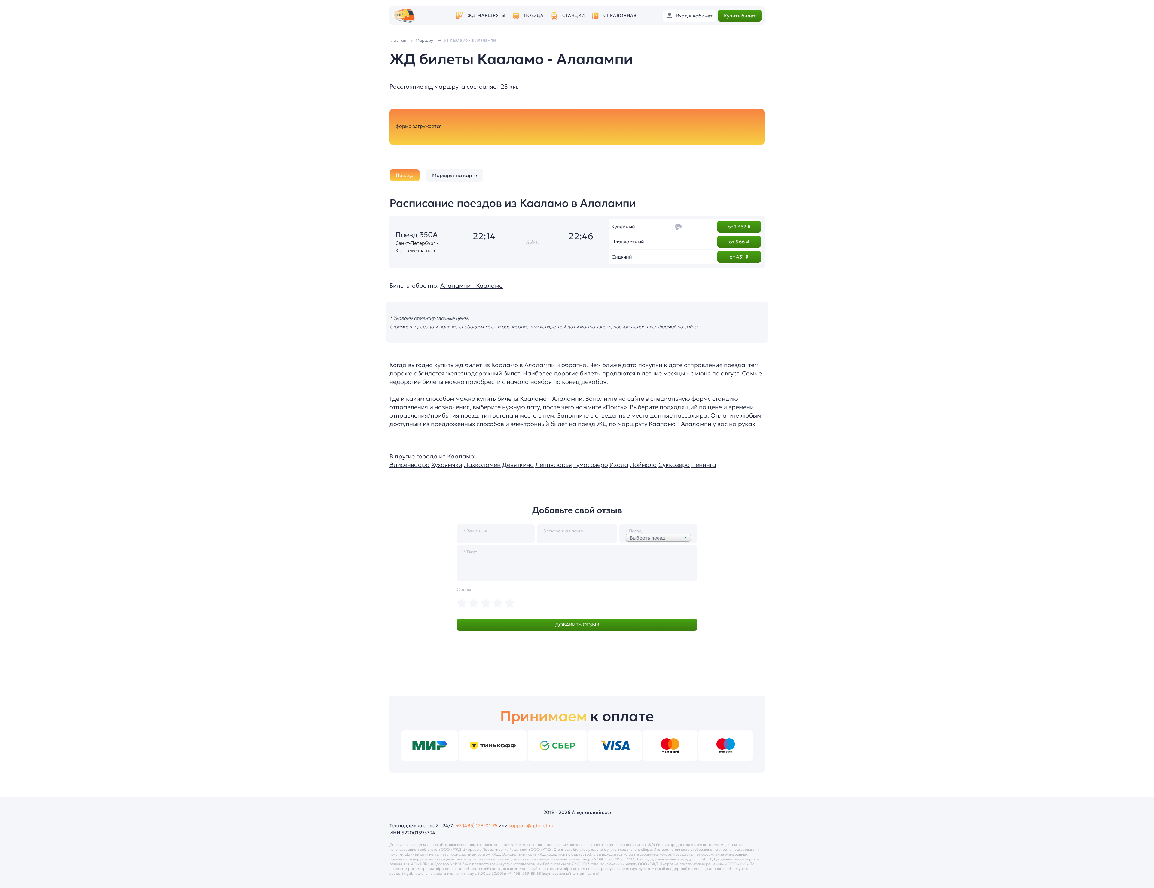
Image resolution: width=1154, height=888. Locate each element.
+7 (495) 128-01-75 (476, 825)
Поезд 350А (416, 234)
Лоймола (643, 465)
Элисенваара (409, 465)
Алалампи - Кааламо (471, 285)
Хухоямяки (446, 465)
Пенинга (703, 465)
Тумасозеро (590, 465)
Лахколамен (482, 465)
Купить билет (740, 16)
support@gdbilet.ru (531, 825)
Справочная (620, 15)
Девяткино (518, 465)
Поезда (534, 15)
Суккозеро (674, 465)
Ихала (618, 465)
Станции (573, 15)
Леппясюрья (553, 465)
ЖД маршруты (486, 15)
